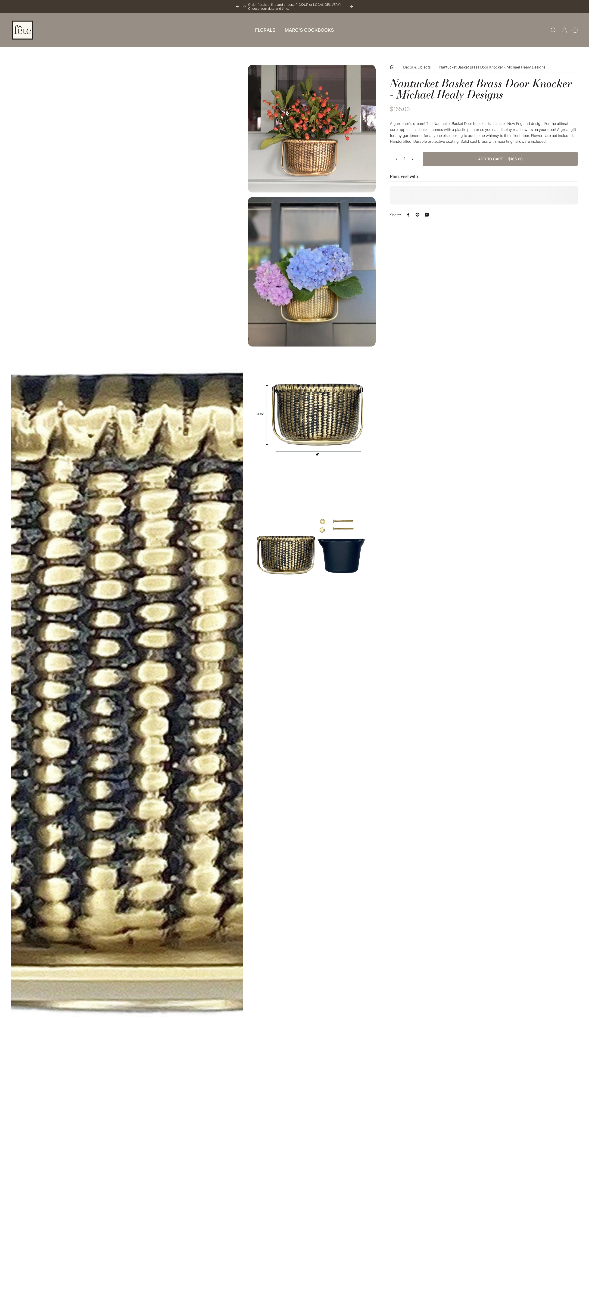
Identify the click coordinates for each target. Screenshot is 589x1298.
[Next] (351, 6)
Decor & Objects (417, 67)
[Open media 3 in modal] (312, 272)
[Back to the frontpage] (392, 67)
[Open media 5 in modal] (312, 547)
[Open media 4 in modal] (312, 415)
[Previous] (237, 6)
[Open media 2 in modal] (312, 128)
